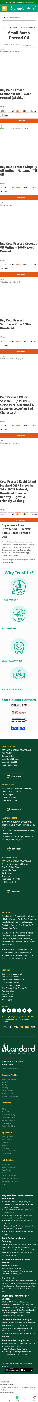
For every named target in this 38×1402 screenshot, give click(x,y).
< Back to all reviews (7, 1384)
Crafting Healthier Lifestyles (17, 1319)
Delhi (6, 1280)
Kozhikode (32, 1283)
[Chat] (17, 1397)
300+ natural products (20, 1231)
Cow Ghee (12, 552)
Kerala (16, 1268)
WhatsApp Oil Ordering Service (15, 1351)
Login (9, 1400)
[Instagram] (19, 1010)
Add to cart (20, 121)
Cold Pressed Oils (21, 1325)
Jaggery (26, 1328)
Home (3, 27)
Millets (4, 1331)
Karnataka (9, 1268)
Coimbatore (20, 1286)
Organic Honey (13, 555)
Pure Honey (20, 552)
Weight (2, 106)
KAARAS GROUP (19, 1363)
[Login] (9, 1398)
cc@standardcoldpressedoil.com (14, 1058)
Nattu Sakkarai (21, 550)
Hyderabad (17, 1244)
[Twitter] (24, 1010)
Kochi (4, 1286)
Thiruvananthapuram (21, 1283)
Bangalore (26, 1247)
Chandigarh (9, 1283)
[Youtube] (9, 1010)
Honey (9, 1328)
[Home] (2, 1398)
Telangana (14, 1271)
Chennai (7, 1244)
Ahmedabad (30, 1280)
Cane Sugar (24, 542)
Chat (17, 1400)
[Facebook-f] (14, 1010)
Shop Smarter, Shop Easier (16, 1340)
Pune (17, 1280)
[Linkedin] (29, 1010)
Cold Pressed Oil (14, 544)
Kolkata (22, 1280)
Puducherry (11, 1286)
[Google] (4, 1010)
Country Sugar (17, 1328)
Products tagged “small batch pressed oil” (21, 27)
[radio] (3, 111)
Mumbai (12, 1280)
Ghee (4, 1328)
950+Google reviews (23, 1226)
